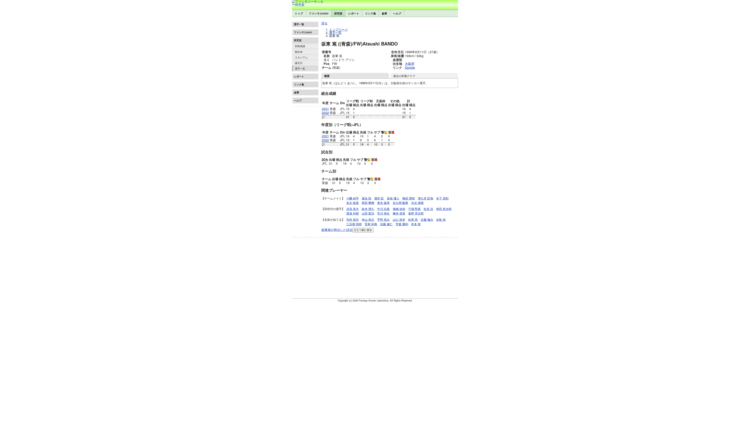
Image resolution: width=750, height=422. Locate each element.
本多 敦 (416, 224)
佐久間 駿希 (400, 203)
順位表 (299, 52)
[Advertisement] (305, 166)
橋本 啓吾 (399, 213)
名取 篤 (441, 219)
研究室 (338, 13)
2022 (325, 112)
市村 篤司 (352, 219)
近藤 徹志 (427, 219)
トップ (299, 13)
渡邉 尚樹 (352, 213)
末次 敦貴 (352, 203)
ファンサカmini (318, 13)
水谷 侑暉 (417, 203)
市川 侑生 (383, 213)
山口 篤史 (399, 219)
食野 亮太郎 (416, 213)
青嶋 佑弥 (399, 209)
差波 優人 (393, 198)
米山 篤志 (368, 219)
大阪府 (409, 63)
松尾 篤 (413, 219)
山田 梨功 (368, 213)
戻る (324, 23)
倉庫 (384, 13)
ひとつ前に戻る (363, 230)
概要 (327, 76)
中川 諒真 (383, 209)
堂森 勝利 (402, 224)
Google (410, 67)
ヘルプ (397, 13)
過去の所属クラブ (404, 76)
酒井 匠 (379, 198)
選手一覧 (300, 68)
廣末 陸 (366, 198)
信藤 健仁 (386, 224)
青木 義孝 (383, 203)
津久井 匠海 (425, 198)
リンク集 (370, 13)
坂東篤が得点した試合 (337, 229)
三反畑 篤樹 (354, 224)
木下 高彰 (442, 198)
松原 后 (428, 209)
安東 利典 (371, 224)
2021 (325, 108)
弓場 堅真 (414, 209)
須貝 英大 (352, 209)
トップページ (338, 29)
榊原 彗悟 (408, 198)
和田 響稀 (368, 203)
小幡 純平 (352, 198)
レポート (353, 13)
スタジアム (301, 57)
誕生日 (299, 63)
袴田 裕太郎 (444, 209)
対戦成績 (300, 46)
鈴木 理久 (368, 209)
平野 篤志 (383, 219)
